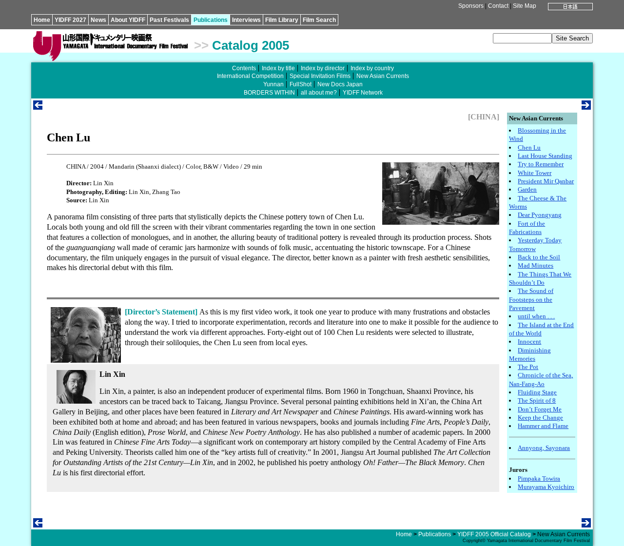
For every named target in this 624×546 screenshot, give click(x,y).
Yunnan (273, 84)
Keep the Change (540, 417)
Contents (244, 68)
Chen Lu (529, 147)
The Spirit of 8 (537, 400)
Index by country (372, 68)
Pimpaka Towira (539, 478)
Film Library (281, 20)
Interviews (246, 20)
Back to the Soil (539, 257)
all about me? (319, 92)
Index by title (278, 68)
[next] (586, 107)
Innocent (529, 341)
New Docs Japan (340, 84)
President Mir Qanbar (546, 181)
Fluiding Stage (537, 392)
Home (42, 20)
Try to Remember (541, 164)
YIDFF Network (363, 92)
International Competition (250, 76)
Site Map (524, 5)
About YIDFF (128, 20)
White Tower (534, 172)
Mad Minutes (535, 265)
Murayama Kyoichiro (546, 486)
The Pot (528, 366)
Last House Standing (545, 155)
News (98, 20)
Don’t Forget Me (540, 409)
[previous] (37, 107)
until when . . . (536, 316)
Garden (527, 189)
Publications (211, 20)
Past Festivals (169, 20)
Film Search (319, 20)
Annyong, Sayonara (544, 447)
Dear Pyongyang (540, 214)
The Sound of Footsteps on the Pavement (531, 299)
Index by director (323, 68)
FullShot (301, 84)
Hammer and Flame (543, 425)
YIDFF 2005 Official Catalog (494, 534)
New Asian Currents (382, 76)
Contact (498, 5)
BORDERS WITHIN (269, 92)
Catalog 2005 (250, 45)
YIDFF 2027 (70, 20)
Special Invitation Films (320, 76)
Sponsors (471, 5)
